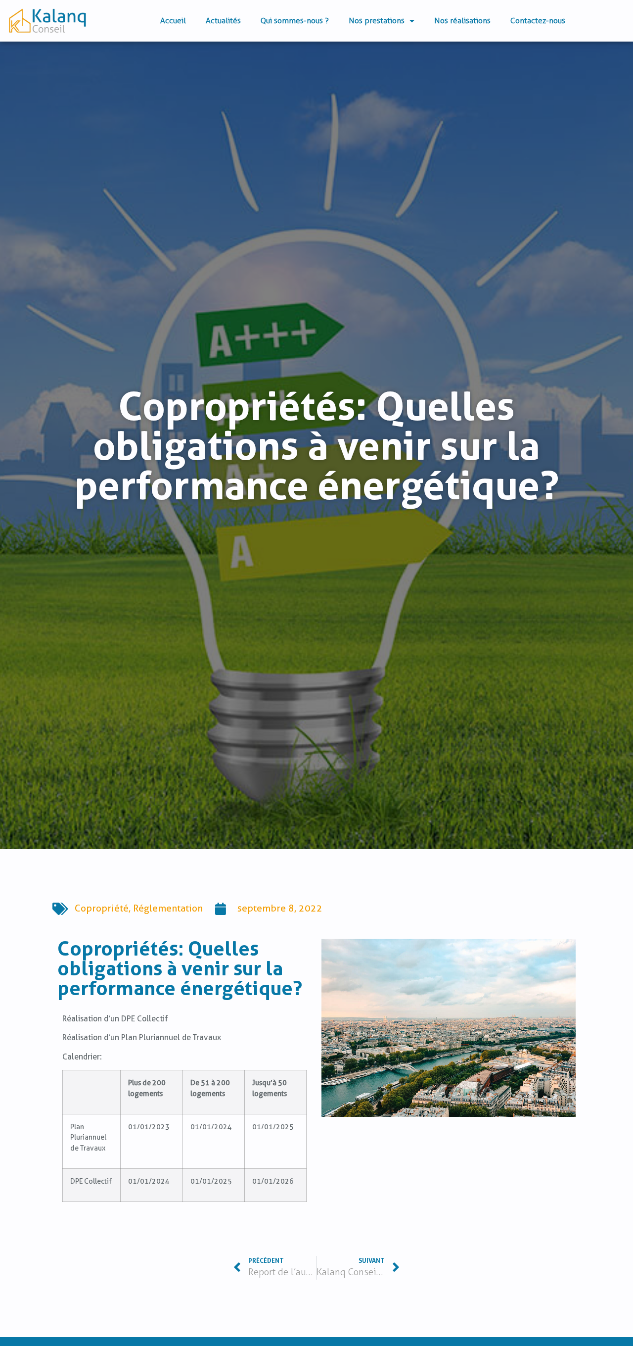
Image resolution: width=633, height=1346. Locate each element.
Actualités (223, 20)
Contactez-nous (537, 20)
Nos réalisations (462, 20)
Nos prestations (377, 20)
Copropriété (102, 908)
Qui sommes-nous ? (295, 20)
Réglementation (168, 908)
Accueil (173, 20)
